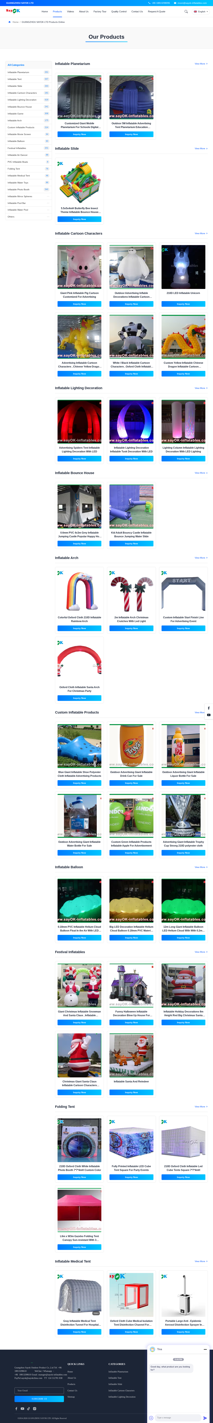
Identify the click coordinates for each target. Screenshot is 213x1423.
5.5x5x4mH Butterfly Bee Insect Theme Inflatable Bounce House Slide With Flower (79, 212)
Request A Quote (156, 11)
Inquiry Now (79, 134)
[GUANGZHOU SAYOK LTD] (13, 11)
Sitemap (71, 1397)
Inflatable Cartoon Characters (121, 1390)
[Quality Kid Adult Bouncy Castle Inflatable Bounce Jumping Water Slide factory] (131, 506)
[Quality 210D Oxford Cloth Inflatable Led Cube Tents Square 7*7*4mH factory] (183, 1140)
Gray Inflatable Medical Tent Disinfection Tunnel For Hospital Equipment (80, 1325)
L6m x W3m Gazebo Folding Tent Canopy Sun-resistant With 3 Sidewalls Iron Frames (79, 1240)
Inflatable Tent (115, 1378)
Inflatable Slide (115, 1384)
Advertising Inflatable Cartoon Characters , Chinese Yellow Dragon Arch (79, 367)
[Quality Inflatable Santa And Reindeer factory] (131, 1055)
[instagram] (34, 1409)
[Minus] (205, 1349)
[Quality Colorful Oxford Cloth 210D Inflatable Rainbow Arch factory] (79, 591)
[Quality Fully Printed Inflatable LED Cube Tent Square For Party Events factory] (131, 1140)
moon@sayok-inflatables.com (192, 3)
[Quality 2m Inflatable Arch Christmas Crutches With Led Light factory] (131, 591)
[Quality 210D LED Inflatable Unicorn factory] (183, 267)
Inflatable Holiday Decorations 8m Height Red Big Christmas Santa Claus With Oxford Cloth (183, 1015)
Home (45, 11)
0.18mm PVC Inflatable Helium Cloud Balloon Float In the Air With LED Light (79, 931)
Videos (70, 11)
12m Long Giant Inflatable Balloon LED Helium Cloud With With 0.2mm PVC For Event (183, 931)
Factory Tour (100, 11)
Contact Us (137, 11)
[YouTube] (208, 714)
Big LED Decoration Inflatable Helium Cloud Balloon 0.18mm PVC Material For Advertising (131, 931)
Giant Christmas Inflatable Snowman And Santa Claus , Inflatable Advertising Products (79, 1015)
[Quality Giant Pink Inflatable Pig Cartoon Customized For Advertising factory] (79, 267)
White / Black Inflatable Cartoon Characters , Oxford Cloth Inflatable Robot (131, 367)
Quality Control (118, 11)
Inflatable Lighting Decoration (122, 1397)
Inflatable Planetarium (118, 1372)
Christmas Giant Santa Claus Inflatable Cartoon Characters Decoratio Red (79, 1085)
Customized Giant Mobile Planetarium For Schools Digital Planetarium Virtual (79, 127)
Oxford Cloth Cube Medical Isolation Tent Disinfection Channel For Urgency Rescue (131, 1325)
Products (57, 11)
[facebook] (16, 1409)
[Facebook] (208, 708)
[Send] (205, 1418)
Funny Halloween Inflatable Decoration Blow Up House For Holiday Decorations (131, 1015)
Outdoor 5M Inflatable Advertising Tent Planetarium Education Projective (131, 127)
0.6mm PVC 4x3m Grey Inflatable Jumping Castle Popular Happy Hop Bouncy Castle (79, 536)
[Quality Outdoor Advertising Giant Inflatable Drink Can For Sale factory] (131, 746)
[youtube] (22, 1409)
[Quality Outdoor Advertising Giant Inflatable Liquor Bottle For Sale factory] (183, 746)
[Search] (186, 11)
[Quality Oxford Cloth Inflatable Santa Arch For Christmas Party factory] (79, 661)
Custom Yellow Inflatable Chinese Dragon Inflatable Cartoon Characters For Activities (183, 367)
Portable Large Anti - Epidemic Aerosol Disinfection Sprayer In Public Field (183, 1325)
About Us (84, 11)
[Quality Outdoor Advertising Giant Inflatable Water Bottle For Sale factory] (79, 816)
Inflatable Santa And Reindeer (131, 1081)
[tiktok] (28, 1409)
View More (200, 63)
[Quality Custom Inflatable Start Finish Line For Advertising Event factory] (183, 591)
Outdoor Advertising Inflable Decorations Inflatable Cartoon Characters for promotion (131, 297)
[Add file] (151, 1418)
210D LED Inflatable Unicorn (183, 293)
